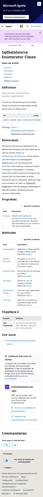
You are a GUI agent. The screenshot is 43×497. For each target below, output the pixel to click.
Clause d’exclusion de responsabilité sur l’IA (19, 473)
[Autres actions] (39, 45)
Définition (8, 68)
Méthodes (8, 77)
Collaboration (7, 480)
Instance (6, 216)
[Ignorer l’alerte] (39, 4)
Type (28, 281)
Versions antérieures (10, 477)
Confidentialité (21, 480)
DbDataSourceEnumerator (23, 130)
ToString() (7, 300)
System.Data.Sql (22, 93)
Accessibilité (28, 490)
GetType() (7, 281)
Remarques (8, 71)
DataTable (6, 166)
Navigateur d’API (15, 45)
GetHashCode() (9, 271)
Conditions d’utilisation (11, 490)
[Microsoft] (21, 26)
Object (14, 127)
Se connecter (36, 26)
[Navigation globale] (2, 26)
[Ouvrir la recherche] (27, 26)
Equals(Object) (9, 249)
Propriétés (8, 74)
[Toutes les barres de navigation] (4, 45)
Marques (5, 493)
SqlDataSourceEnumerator (14, 156)
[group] (21, 120)
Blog (23, 477)
